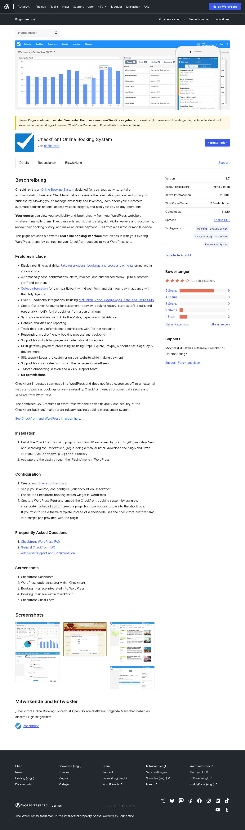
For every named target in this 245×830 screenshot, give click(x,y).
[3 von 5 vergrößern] (102, 627)
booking (202, 228)
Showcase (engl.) (70, 766)
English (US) (222, 219)
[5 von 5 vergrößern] (149, 671)
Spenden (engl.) (158, 778)
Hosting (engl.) (24, 778)
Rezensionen (47, 163)
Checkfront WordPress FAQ (40, 541)
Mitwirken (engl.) (157, 766)
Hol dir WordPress (225, 6)
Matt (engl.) (199, 772)
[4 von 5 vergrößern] (149, 627)
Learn (106, 766)
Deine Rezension (177, 324)
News (18, 772)
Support (224, 163)
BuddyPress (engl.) (204, 784)
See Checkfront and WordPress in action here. (48, 418)
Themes (64, 772)
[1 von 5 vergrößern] (54, 627)
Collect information (34, 288)
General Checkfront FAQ (38, 547)
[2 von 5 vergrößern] (54, 657)
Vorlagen (64, 784)
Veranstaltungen (156, 772)
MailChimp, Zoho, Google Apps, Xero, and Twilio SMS (116, 300)
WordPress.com (201, 766)
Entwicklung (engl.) (115, 778)
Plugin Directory (25, 19)
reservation (221, 236)
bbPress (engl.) (201, 778)
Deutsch (57, 805)
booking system (219, 228)
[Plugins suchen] (56, 33)
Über (18, 766)
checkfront (52, 146)
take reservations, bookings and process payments (97, 265)
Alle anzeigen (220, 324)
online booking (203, 236)
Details (24, 163)
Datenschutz (23, 784)
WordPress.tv (113, 784)
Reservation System (216, 244)
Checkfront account (52, 483)
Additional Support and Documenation (48, 553)
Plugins (63, 778)
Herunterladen (217, 142)
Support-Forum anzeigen (182, 363)
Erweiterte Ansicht (178, 255)
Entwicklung (73, 163)
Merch (152, 784)
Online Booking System (57, 189)
